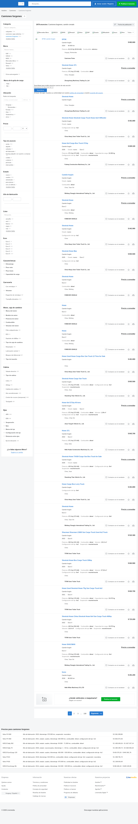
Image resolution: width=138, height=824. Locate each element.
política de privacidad (76, 93)
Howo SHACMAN (68, 644)
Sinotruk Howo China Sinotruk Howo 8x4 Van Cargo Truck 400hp (87, 616)
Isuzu (64, 672)
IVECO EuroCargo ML (10, 766)
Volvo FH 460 (7, 739)
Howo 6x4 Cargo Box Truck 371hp (75, 143)
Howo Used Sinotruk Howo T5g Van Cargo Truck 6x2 (82, 588)
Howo (64, 305)
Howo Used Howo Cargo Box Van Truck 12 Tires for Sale (83, 356)
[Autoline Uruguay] (9, 4)
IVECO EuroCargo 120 (10, 752)
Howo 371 (66, 431)
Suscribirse (40, 90)
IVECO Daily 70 (8, 748)
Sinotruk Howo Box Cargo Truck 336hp (77, 560)
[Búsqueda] (30, 4)
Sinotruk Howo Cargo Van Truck (74, 378)
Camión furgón (67, 175)
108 (85, 714)
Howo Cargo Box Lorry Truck (73, 484)
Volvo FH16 (6, 761)
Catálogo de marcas (39, 796)
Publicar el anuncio (110, 699)
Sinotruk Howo (67, 96)
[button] (128, 58)
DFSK (64, 39)
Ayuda (4, 786)
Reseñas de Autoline (39, 792)
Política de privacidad (39, 786)
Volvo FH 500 (7, 734)
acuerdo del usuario (96, 93)
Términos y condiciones (40, 782)
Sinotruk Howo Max (69, 251)
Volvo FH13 (6, 757)
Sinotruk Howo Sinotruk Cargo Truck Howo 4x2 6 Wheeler (84, 118)
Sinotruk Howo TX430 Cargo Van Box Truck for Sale (82, 456)
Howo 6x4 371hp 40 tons (71, 402)
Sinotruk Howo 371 (69, 65)
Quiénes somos (7, 782)
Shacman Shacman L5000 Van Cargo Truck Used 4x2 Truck (84, 532)
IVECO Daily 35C (8, 743)
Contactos (5, 789)
